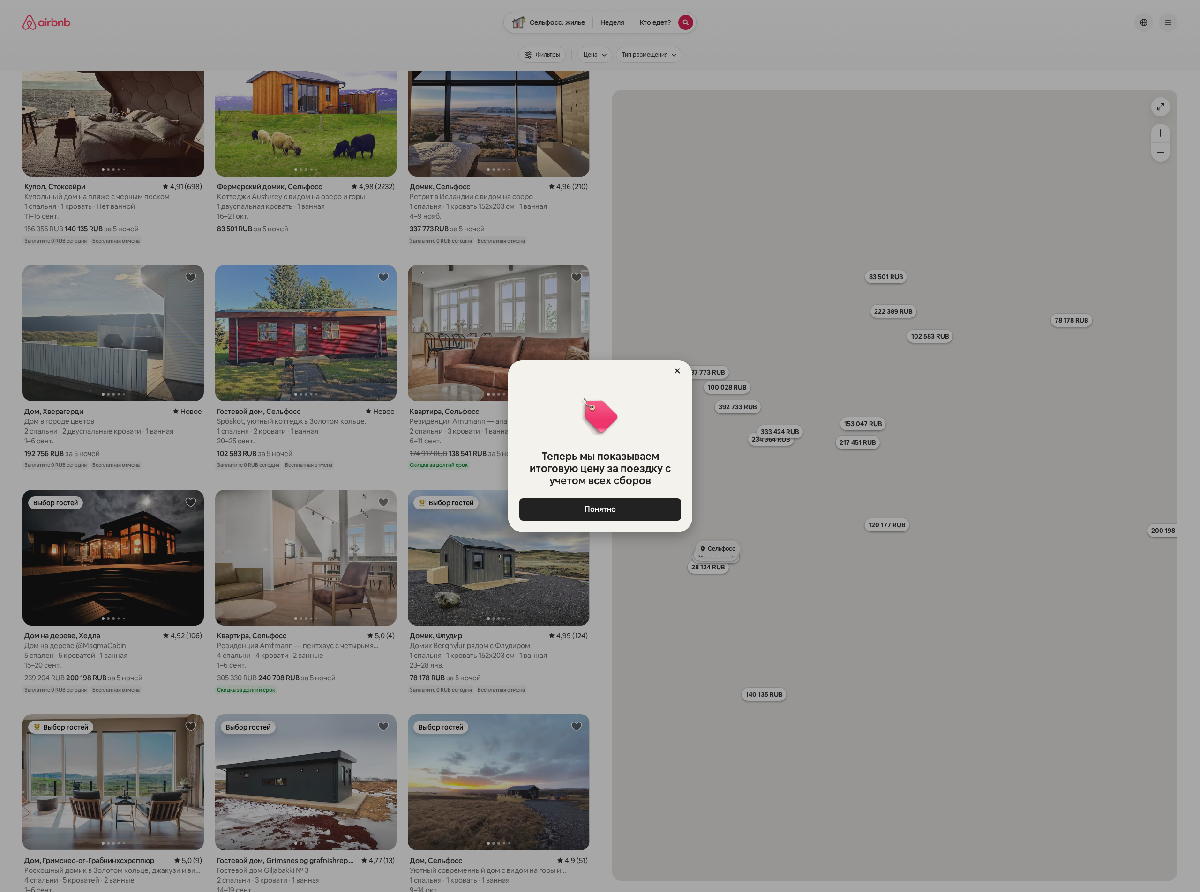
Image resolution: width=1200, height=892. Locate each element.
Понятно (600, 509)
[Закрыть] (677, 371)
